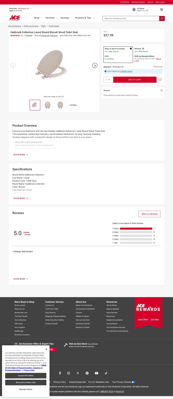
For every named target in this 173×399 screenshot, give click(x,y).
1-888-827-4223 (106, 391)
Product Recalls (51, 324)
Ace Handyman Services (115, 327)
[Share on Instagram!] (68, 373)
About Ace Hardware (84, 305)
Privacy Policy (59, 382)
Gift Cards (19, 324)
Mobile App (19, 331)
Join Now (154, 319)
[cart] (162, 9)
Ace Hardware (14, 26)
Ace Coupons (20, 327)
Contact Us (49, 305)
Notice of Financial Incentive (21, 368)
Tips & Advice (111, 305)
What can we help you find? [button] (116, 18)
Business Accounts (138, 2)
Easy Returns (50, 313)
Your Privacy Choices (121, 382)
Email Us (120, 391)
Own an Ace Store (83, 320)
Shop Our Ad (19, 309)
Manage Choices (25, 389)
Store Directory (20, 320)
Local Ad (150, 2)
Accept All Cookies (25, 376)
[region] (26, 371)
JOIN (50, 349)
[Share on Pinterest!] (87, 373)
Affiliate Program (82, 316)
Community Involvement (85, 309)
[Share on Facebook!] (60, 373)
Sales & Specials (112, 309)
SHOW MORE (19, 155)
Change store (158, 66)
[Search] (162, 18)
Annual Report (112, 324)
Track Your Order (51, 309)
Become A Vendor (83, 327)
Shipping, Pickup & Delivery (55, 316)
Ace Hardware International (117, 331)
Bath (43, 26)
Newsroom (110, 316)
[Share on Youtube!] (96, 373)
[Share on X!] (77, 373)
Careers (79, 313)
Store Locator (160, 2)
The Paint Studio (21, 316)
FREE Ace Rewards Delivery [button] (144, 56)
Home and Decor (31, 26)
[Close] (46, 349)
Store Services (111, 313)
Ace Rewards (124, 2)
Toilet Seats (54, 26)
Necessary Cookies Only (25, 382)
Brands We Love (21, 313)
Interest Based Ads (77, 382)
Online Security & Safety (54, 320)
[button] (133, 18)
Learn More (143, 319)
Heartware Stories (83, 324)
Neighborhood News (114, 320)
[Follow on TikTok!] (106, 373)
